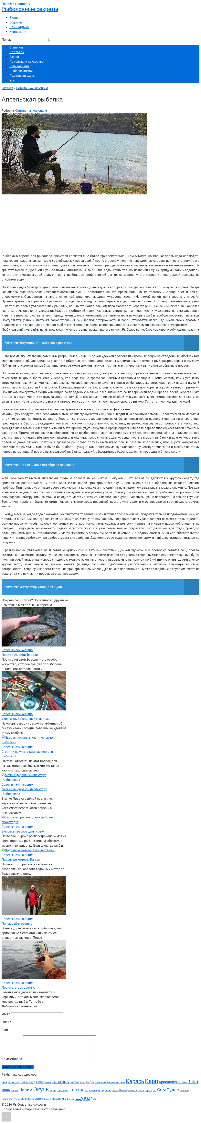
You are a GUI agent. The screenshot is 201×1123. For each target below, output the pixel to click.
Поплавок (16, 52)
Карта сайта (17, 32)
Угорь (17, 1099)
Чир (64, 1099)
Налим (25, 1090)
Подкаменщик (92, 1090)
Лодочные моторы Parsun (21, 859)
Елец (82, 1082)
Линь (6, 1090)
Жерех (90, 1082)
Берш (40, 1082)
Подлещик (106, 1090)
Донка (14, 57)
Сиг (154, 1090)
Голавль (60, 1081)
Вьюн (48, 1082)
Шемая (70, 1099)
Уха (12, 80)
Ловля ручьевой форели (20, 655)
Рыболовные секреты (30, 9)
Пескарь (62, 1090)
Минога (14, 1090)
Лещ (193, 1081)
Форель (37, 1099)
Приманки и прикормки (26, 61)
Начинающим (19, 66)
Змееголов (100, 1082)
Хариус (47, 1099)
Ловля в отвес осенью (18, 987)
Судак (173, 1089)
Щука (82, 1097)
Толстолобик (8, 1099)
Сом (161, 1089)
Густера (74, 1082)
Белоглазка (13, 1082)
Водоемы (16, 22)
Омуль (52, 1090)
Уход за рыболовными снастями (25, 719)
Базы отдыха (19, 27)
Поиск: (7, 39)
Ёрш (4, 1082)
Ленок (184, 1082)
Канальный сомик (116, 1082)
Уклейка (26, 1098)
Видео (14, 18)
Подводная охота (22, 75)
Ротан (123, 1090)
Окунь (41, 1089)
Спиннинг (16, 47)
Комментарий (12, 1059)
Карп (151, 1081)
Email (6, 1022)
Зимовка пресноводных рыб (23, 831)
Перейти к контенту (16, 4)
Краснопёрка (170, 1082)
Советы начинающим (31, 110)
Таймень (184, 1090)
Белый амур (27, 1082)
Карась (135, 1081)
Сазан (141, 1090)
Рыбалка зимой (21, 71)
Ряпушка (132, 1090)
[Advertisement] (100, 223)
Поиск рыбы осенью (17, 923)
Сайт (5, 1030)
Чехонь (56, 1098)
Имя (6, 1014)
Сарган (148, 1090)
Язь (93, 1099)
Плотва (76, 1089)
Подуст (115, 1090)
